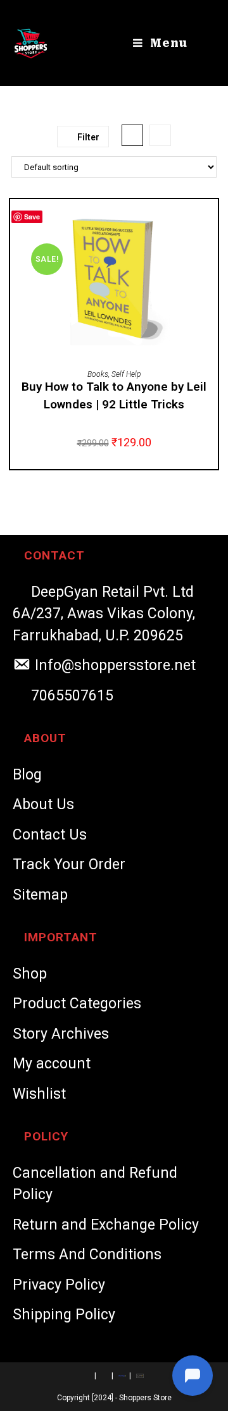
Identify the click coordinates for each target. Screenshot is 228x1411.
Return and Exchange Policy (106, 1224)
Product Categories (77, 1003)
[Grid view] (132, 135)
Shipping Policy (64, 1314)
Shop (30, 973)
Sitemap (40, 894)
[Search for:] (200, 43)
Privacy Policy (59, 1284)
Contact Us (50, 834)
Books (97, 374)
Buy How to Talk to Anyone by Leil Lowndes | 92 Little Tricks (114, 395)
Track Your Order (69, 864)
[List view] (160, 135)
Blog (27, 774)
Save (32, 216)
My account (52, 1063)
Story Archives (61, 1033)
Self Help (126, 374)
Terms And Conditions (87, 1254)
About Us (43, 804)
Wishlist (39, 1094)
